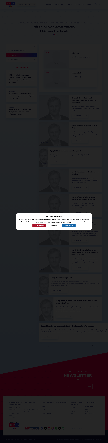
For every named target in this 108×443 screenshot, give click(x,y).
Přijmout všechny (69, 225)
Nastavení (54, 225)
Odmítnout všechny (39, 225)
